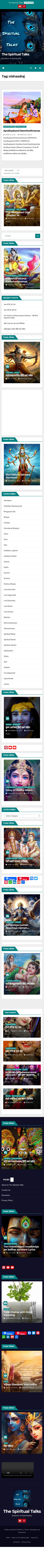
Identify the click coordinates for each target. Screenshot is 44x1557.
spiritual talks (25, 135)
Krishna (7, 578)
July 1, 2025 (12, 378)
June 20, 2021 (10, 135)
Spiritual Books (21, 126)
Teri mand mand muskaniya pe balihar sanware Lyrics (21, 1248)
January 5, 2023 (14, 481)
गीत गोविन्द (8, 1446)
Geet (6, 539)
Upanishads (8, 678)
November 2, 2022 (15, 218)
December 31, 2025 (14, 1031)
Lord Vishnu (8, 612)
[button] (31, 68)
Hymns (6, 562)
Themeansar (22, 1532)
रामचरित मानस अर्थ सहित (16, 278)
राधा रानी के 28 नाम (10, 310)
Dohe (6, 534)
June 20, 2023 (11, 1449)
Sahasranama (10, 471)
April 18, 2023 (13, 864)
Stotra (6, 656)
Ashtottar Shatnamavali (13, 506)
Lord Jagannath (10, 595)
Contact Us (6, 1190)
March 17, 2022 (12, 1387)
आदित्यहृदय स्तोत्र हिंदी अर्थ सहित (15, 329)
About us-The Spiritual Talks (13, 1185)
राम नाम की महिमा (13, 375)
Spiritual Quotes (10, 645)
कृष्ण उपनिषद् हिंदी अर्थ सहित (18, 727)
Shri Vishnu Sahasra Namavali (18, 476)
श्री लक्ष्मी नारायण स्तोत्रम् (17, 861)
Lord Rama (9, 372)
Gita (18, 209)
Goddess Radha (10, 556)
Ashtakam (8, 500)
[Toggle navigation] (40, 68)
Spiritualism (8, 651)
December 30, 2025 (14, 1055)
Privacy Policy (7, 1200)
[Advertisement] (22, 412)
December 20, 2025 (14, 1078)
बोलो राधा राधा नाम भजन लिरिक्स (14, 323)
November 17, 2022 (13, 1318)
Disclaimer (6, 1195)
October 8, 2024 (14, 931)
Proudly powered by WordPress (14, 1529)
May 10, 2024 (10, 1253)
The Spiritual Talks (15, 54)
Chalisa (7, 523)
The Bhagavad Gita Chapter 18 (17, 214)
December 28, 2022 (15, 730)
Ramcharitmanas (9, 126)
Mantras (7, 617)
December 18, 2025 (14, 1102)
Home (8, 1537)
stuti (5, 662)
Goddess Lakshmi (11, 550)
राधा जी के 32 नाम (9, 304)
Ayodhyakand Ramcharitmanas (21, 130)
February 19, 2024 (15, 793)
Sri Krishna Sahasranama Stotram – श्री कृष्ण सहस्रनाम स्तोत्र (20, 1075)
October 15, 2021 (15, 281)
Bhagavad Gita (10, 209)
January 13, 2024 (14, 987)
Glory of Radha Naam (19, 790)
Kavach (7, 573)
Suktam (7, 667)
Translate (16, 173)
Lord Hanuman (9, 589)
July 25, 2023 (11, 1164)
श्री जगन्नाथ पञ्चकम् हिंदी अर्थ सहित (19, 1161)
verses (6, 684)
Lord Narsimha (9, 601)
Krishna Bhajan (10, 584)
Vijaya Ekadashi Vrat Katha (20, 1384)
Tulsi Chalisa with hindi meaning (18, 1314)
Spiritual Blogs (19, 372)
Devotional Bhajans (11, 528)
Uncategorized (9, 673)
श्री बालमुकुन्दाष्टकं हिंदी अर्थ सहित (20, 983)
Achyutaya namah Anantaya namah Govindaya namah (17, 928)
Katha (6, 567)
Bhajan (6, 517)
